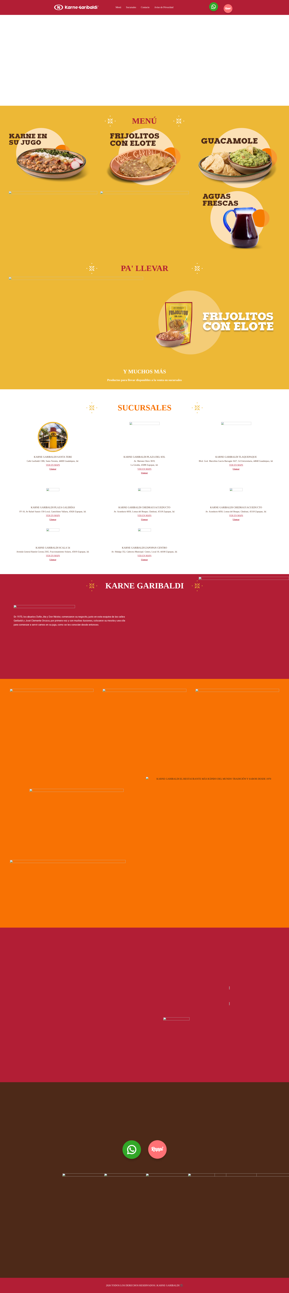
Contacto (145, 7)
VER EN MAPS (53, 465)
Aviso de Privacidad (163, 7)
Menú (118, 7)
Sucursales (131, 7)
